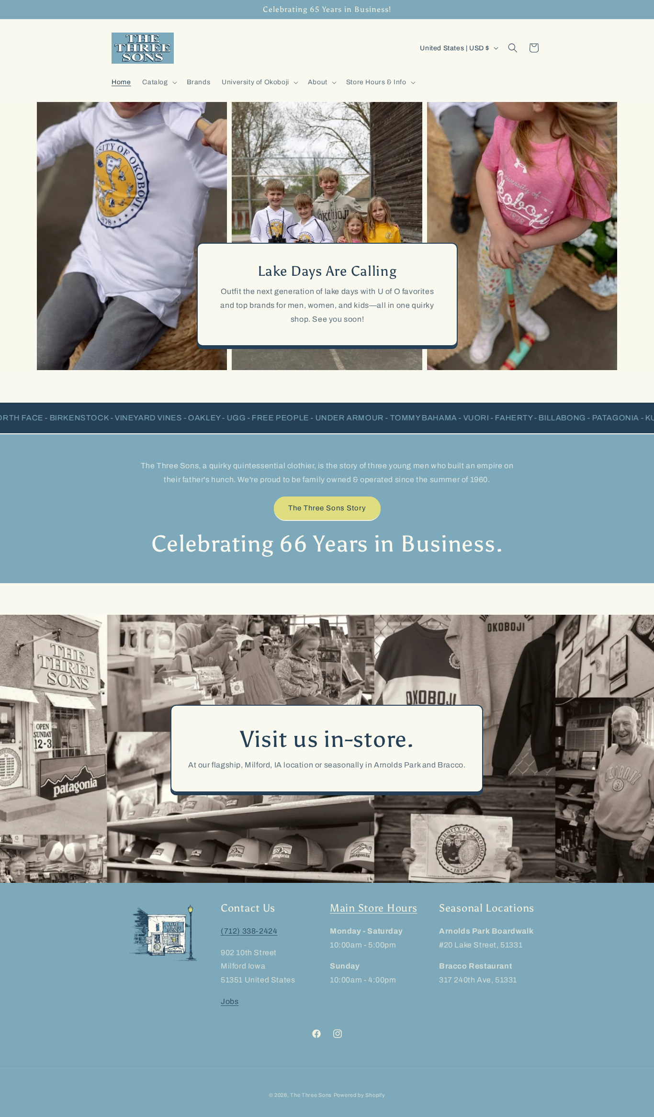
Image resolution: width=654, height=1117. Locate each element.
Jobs (229, 1001)
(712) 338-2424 (249, 931)
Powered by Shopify (359, 1095)
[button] (158, 82)
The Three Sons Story (327, 508)
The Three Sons (311, 1095)
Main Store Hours (373, 908)
